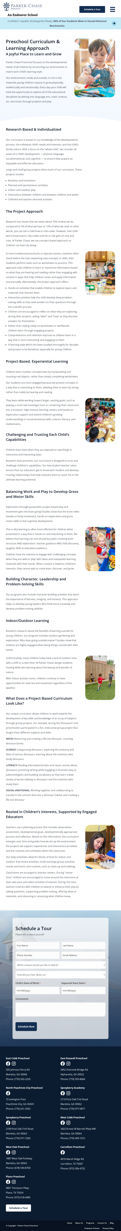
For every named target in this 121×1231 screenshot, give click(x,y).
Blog (112, 1223)
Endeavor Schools (92, 1228)
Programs (90, 1223)
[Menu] (112, 9)
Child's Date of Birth (28, 983)
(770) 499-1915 (77, 1138)
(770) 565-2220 (22, 1079)
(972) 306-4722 (77, 1168)
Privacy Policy (108, 1228)
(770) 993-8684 (77, 1079)
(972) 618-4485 (22, 1197)
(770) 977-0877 (77, 1108)
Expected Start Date (73, 983)
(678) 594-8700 (22, 1168)
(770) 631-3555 (22, 1108)
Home (69, 1223)
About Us (79, 1223)
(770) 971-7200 (22, 1138)
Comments (21, 998)
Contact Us (102, 1223)
